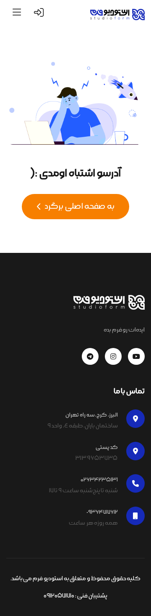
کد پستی (107, 447)
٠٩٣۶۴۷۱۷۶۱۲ (102, 512)
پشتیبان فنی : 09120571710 (75, 596)
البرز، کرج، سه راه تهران (91, 415)
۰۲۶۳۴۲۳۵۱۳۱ (99, 479)
